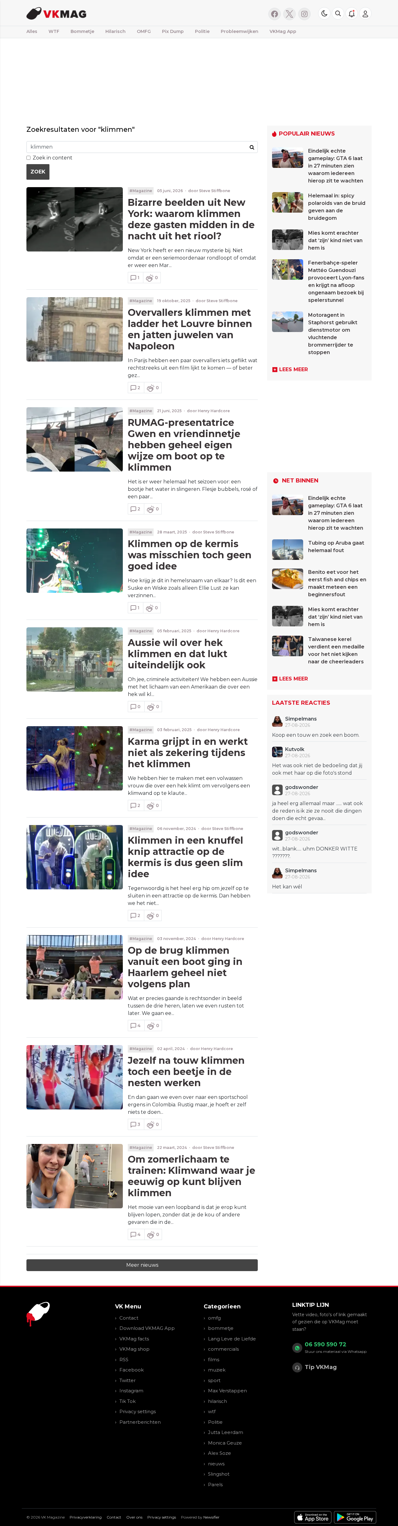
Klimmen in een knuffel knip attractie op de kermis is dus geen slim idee (185, 857)
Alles (31, 31)
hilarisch (217, 1401)
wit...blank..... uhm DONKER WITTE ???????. (315, 852)
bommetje (221, 1328)
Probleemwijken (239, 31)
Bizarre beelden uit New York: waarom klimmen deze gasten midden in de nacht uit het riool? (191, 219)
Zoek (37, 172)
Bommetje (82, 31)
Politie (202, 31)
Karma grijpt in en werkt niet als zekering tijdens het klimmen (188, 753)
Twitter (127, 1380)
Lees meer (293, 369)
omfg (214, 1318)
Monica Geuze (225, 1443)
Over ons (134, 1517)
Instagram (131, 1391)
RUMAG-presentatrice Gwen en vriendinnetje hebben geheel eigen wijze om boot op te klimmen (184, 445)
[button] (338, 13)
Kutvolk (294, 749)
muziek (216, 1370)
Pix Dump (173, 31)
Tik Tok (127, 1401)
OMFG (144, 31)
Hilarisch (115, 31)
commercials (223, 1349)
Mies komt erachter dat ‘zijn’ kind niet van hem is (335, 240)
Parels (215, 1484)
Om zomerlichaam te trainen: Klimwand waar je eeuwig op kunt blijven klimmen (191, 1176)
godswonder (301, 787)
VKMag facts (134, 1339)
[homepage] (104, 13)
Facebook (131, 1370)
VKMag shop (134, 1349)
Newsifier (211, 1517)
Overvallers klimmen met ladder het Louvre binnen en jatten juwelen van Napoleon (190, 329)
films (213, 1359)
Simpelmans (301, 719)
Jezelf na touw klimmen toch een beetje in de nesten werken (186, 1072)
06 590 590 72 (325, 1344)
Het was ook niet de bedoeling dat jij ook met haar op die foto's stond (317, 769)
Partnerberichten (140, 1422)
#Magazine (140, 190)
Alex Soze (219, 1453)
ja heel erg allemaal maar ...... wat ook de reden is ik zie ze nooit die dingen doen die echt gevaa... (317, 810)
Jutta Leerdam (225, 1432)
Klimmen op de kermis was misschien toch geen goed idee (190, 555)
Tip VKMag (321, 1367)
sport (214, 1380)
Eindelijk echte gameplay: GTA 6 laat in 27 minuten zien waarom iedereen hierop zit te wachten (335, 166)
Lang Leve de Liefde (232, 1339)
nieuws (216, 1464)
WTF (54, 31)
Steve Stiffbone (214, 190)
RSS (123, 1359)
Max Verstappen (227, 1391)
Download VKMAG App (147, 1328)
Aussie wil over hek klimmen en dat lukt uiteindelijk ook (177, 654)
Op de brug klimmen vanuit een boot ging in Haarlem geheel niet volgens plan (185, 967)
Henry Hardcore (214, 410)
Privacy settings (137, 1411)
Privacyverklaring (86, 1517)
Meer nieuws (142, 1265)
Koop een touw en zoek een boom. (315, 735)
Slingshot (218, 1474)
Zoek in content (52, 158)
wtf (211, 1411)
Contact (128, 1318)
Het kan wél (287, 887)
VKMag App (283, 31)
